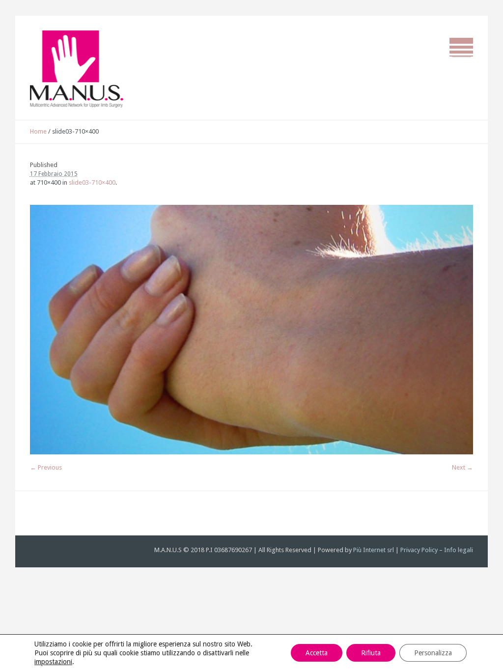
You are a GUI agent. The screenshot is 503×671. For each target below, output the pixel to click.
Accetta (317, 653)
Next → (462, 467)
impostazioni (53, 662)
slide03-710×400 (92, 182)
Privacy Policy (419, 550)
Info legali (458, 550)
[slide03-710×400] (252, 329)
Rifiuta (371, 653)
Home (38, 131)
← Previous (46, 467)
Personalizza (433, 653)
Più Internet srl (373, 550)
